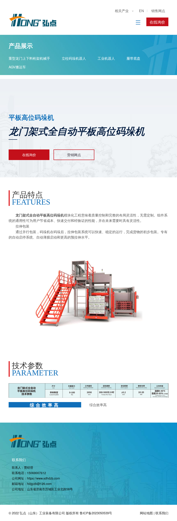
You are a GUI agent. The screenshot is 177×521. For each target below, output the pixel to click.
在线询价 (157, 22)
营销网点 (74, 154)
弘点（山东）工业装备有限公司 (42, 513)
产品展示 (21, 45)
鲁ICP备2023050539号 (96, 513)
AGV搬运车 (17, 66)
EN (141, 10)
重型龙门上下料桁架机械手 (29, 58)
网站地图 (146, 513)
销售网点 (158, 10)
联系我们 (19, 459)
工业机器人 (106, 58)
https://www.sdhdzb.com (43, 478)
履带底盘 (133, 58)
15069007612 (36, 473)
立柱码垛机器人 (74, 58)
